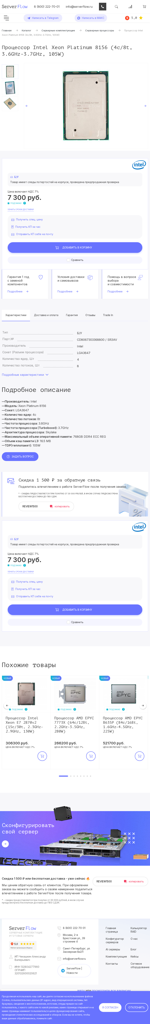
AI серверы (113, 949)
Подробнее (15, 291)
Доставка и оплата (46, 315)
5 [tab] (80, 776)
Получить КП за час (27, 226)
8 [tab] (90, 776)
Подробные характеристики (23, 375)
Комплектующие (116, 956)
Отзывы (90, 315)
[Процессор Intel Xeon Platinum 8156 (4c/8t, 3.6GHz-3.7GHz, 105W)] (86, 106)
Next (145, 106)
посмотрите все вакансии (111, 990)
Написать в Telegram (45, 17)
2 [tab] (70, 776)
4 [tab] (77, 776)
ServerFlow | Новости (74, 970)
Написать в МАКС (93, 17)
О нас (134, 938)
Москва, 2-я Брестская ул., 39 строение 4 (74, 938)
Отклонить (136, 1007)
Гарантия (72, 315)
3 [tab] (74, 776)
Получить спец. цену (29, 219)
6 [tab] (84, 776)
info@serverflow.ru (79, 6)
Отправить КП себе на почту (34, 234)
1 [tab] (63, 776)
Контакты (112, 963)
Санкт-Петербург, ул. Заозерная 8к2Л (76, 950)
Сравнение (130, 6)
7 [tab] (87, 776)
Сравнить (77, 259)
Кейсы (134, 956)
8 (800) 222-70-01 (47, 6)
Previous (26, 106)
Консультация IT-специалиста (102, 6)
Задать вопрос (23, 456)
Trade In (108, 315)
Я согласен (110, 1007)
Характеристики (15, 315)
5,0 (134, 18)
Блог (133, 949)
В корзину (77, 247)
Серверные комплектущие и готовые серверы (25, 934)
